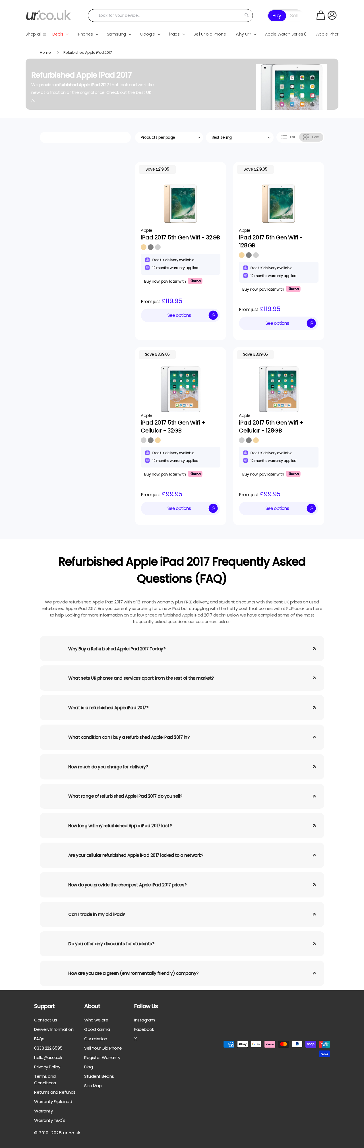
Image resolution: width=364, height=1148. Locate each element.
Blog (88, 1067)
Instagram (144, 1020)
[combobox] (170, 15)
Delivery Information (53, 1029)
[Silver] (158, 247)
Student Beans (99, 1076)
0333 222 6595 (48, 1048)
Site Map (93, 1086)
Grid (315, 137)
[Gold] (143, 247)
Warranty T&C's (49, 1120)
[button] (321, 15)
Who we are (96, 1020)
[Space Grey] (151, 247)
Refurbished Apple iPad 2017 (87, 52)
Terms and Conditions (45, 1079)
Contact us (45, 1020)
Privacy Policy (47, 1067)
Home (45, 52)
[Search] (246, 15)
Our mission (95, 1039)
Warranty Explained (53, 1101)
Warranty (43, 1111)
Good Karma (97, 1029)
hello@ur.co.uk (48, 1057)
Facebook (144, 1029)
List (292, 137)
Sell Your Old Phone (103, 1048)
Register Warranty (102, 1057)
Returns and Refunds (55, 1092)
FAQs (39, 1039)
